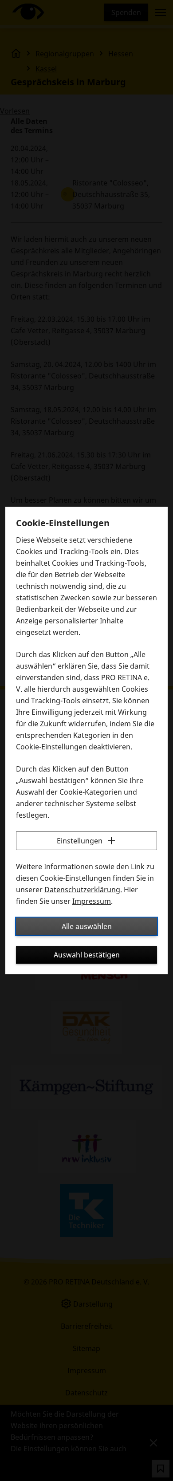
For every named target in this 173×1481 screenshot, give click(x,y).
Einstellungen (79, 841)
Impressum (91, 901)
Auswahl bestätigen (87, 955)
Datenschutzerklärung (82, 889)
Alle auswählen (87, 926)
